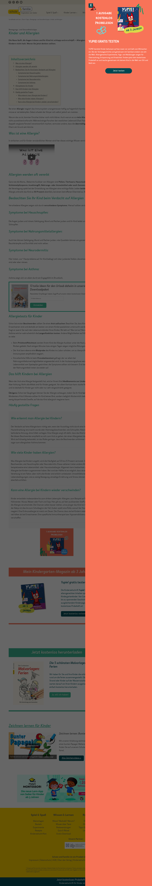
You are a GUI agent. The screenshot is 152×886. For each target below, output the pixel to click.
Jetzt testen (119, 71)
